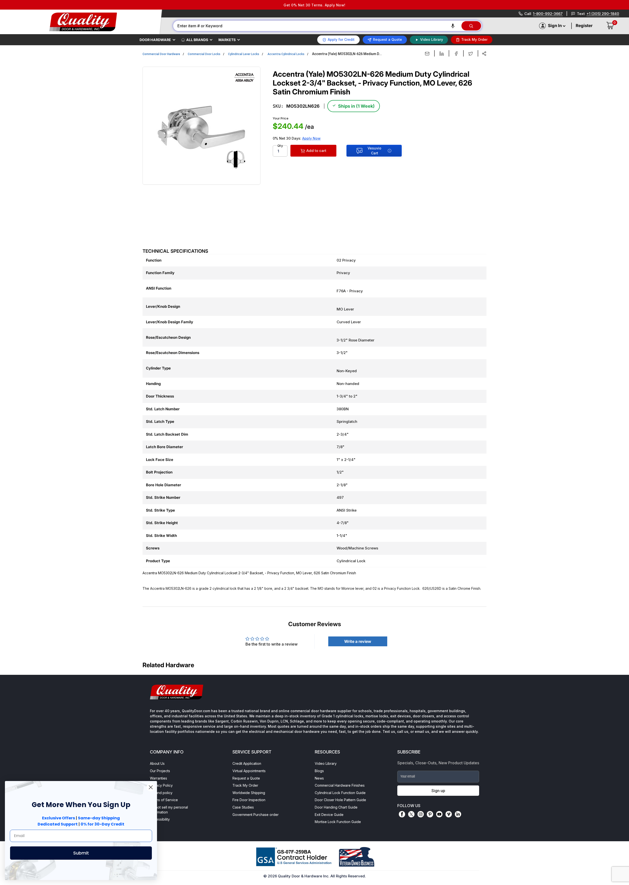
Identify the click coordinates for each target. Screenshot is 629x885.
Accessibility (160, 819)
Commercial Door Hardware (161, 54)
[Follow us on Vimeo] (448, 814)
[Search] (471, 25)
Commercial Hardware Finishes (340, 785)
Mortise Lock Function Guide (338, 822)
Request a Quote (246, 778)
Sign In (555, 25)
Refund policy (161, 793)
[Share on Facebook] (456, 54)
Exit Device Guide (329, 814)
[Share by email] (427, 54)
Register (584, 25)
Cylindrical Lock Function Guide (340, 793)
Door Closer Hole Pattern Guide (340, 800)
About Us (157, 763)
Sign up (438, 790)
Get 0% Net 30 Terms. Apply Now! (314, 5)
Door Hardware (155, 40)
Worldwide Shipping (248, 793)
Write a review (357, 641)
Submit (81, 853)
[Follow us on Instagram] (420, 814)
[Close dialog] (150, 787)
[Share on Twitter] (470, 54)
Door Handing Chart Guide (336, 807)
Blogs (319, 771)
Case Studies (243, 807)
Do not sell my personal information (169, 809)
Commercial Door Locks (204, 54)
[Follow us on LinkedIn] (458, 814)
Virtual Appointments (249, 771)
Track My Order (245, 785)
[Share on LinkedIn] (441, 54)
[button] (453, 25)
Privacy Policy (161, 785)
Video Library (326, 763)
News (319, 778)
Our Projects (160, 771)
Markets (227, 40)
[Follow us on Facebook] (402, 814)
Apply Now (311, 138)
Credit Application (246, 763)
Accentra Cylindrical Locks (286, 54)
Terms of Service (164, 800)
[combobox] (317, 25)
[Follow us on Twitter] (411, 814)
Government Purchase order (255, 814)
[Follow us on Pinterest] (430, 814)
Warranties (158, 778)
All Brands (197, 40)
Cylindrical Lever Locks (243, 54)
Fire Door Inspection (248, 800)
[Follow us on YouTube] (439, 814)
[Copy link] (484, 54)
